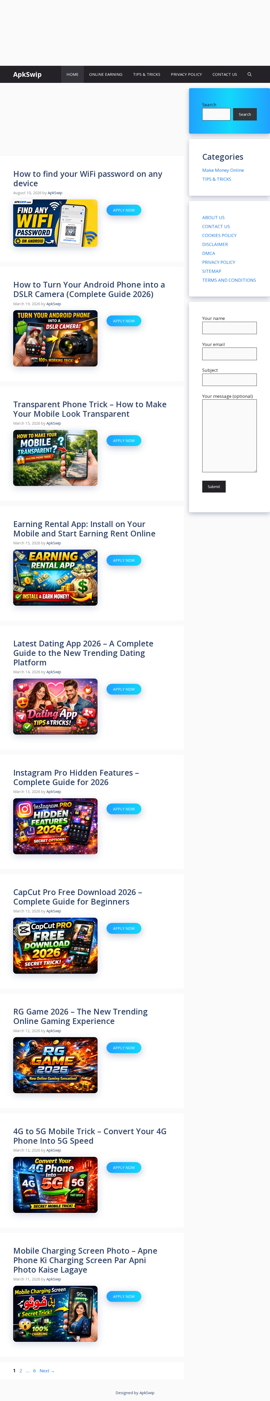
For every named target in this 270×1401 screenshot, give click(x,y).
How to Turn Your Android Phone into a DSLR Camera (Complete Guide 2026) (89, 289)
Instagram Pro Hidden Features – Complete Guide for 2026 (76, 777)
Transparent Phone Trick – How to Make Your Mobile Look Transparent (90, 409)
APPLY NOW (124, 210)
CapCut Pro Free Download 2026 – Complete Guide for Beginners (77, 897)
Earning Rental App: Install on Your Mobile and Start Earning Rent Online (84, 529)
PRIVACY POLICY (186, 74)
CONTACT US (225, 74)
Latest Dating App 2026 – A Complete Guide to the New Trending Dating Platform (83, 653)
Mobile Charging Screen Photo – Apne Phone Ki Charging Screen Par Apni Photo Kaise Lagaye (85, 1260)
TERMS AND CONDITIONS (229, 280)
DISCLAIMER (215, 244)
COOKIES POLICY (219, 235)
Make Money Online (223, 170)
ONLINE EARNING (105, 74)
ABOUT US (213, 217)
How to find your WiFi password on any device (87, 178)
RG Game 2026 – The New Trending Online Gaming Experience (80, 1016)
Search (209, 105)
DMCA (208, 253)
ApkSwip (27, 74)
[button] (249, 74)
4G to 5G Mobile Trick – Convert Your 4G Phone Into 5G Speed (90, 1136)
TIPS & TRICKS (146, 74)
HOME (72, 74)
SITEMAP (211, 271)
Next (47, 1371)
